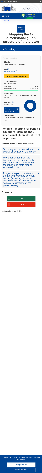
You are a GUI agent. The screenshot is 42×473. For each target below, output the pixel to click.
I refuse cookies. (21, 470)
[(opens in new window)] (9, 7)
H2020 (6, 21)
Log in (23, 8)
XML (22, 199)
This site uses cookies (10, 457)
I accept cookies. (21, 465)
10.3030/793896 (9, 71)
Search (33, 8)
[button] (28, 8)
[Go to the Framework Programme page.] (21, 28)
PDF (22, 204)
